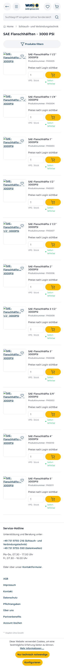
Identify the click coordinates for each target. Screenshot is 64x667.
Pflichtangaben (12, 604)
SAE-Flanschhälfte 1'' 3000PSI (40, 141)
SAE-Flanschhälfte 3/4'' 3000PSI (41, 395)
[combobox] (28, 17)
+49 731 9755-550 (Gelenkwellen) (22, 548)
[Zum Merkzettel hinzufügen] (22, 56)
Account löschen (12, 622)
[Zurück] (7, 7)
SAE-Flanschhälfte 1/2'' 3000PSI (41, 183)
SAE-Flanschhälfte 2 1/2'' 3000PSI (42, 225)
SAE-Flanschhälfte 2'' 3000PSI (40, 268)
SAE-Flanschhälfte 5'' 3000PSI (40, 480)
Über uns (8, 610)
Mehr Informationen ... (32, 648)
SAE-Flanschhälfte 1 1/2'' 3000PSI (42, 56)
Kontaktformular (32, 567)
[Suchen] (57, 17)
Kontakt (7, 591)
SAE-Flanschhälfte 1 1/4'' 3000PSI (42, 98)
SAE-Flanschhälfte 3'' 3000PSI (40, 353)
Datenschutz (10, 597)
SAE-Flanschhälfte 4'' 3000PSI (40, 437)
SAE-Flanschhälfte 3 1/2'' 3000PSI (42, 310)
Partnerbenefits (12, 616)
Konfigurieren (32, 662)
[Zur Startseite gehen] (32, 6)
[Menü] (16, 7)
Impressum (9, 584)
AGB (5, 578)
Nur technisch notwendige (32, 654)
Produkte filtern (34, 44)
